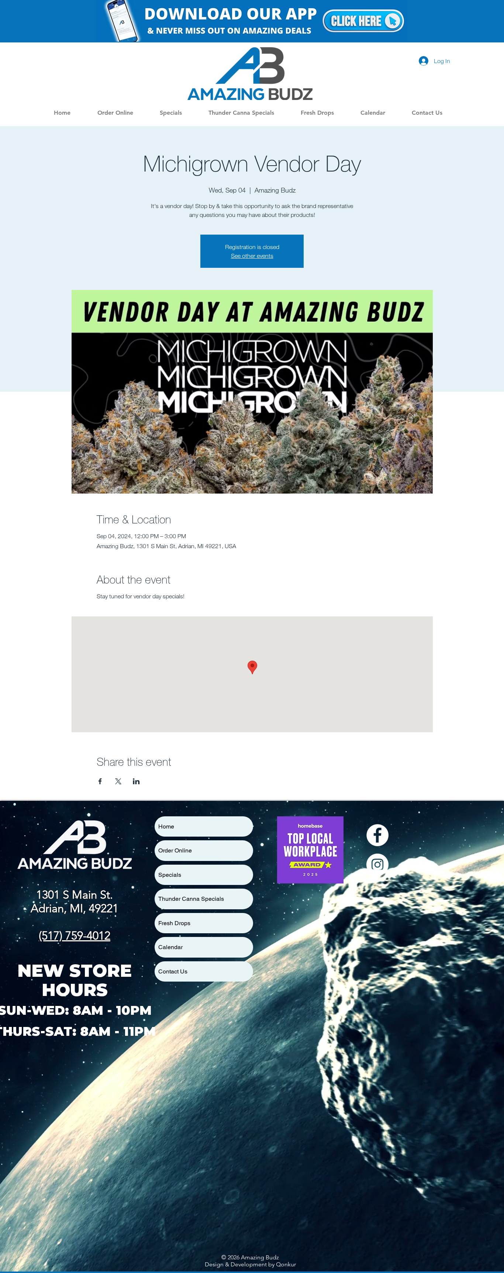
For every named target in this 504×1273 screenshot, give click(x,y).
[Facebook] (377, 835)
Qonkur (286, 1264)
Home (166, 826)
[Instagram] (377, 865)
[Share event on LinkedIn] (136, 781)
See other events (252, 255)
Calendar (170, 947)
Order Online (175, 850)
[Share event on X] (118, 781)
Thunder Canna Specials (191, 898)
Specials (169, 874)
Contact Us (172, 971)
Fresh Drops (174, 923)
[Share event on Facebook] (100, 781)
